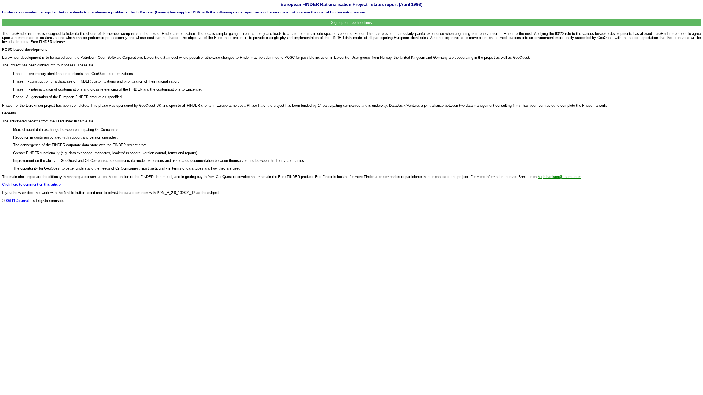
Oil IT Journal (17, 201)
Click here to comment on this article (31, 184)
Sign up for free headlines (351, 23)
